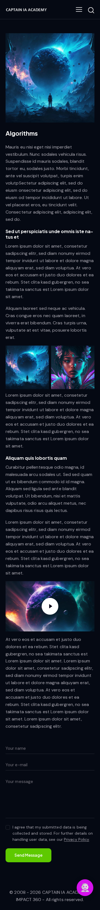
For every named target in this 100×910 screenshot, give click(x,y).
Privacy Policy (76, 839)
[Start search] (91, 10)
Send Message (28, 855)
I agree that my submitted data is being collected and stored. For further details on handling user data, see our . (52, 833)
